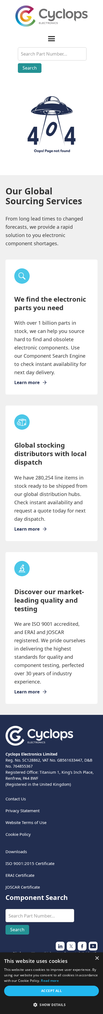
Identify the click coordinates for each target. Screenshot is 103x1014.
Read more (50, 980)
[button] (51, 39)
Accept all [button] (51, 990)
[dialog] (51, 983)
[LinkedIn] (82, 946)
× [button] (97, 958)
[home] (51, 16)
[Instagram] (71, 946)
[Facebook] (93, 946)
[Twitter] (60, 946)
